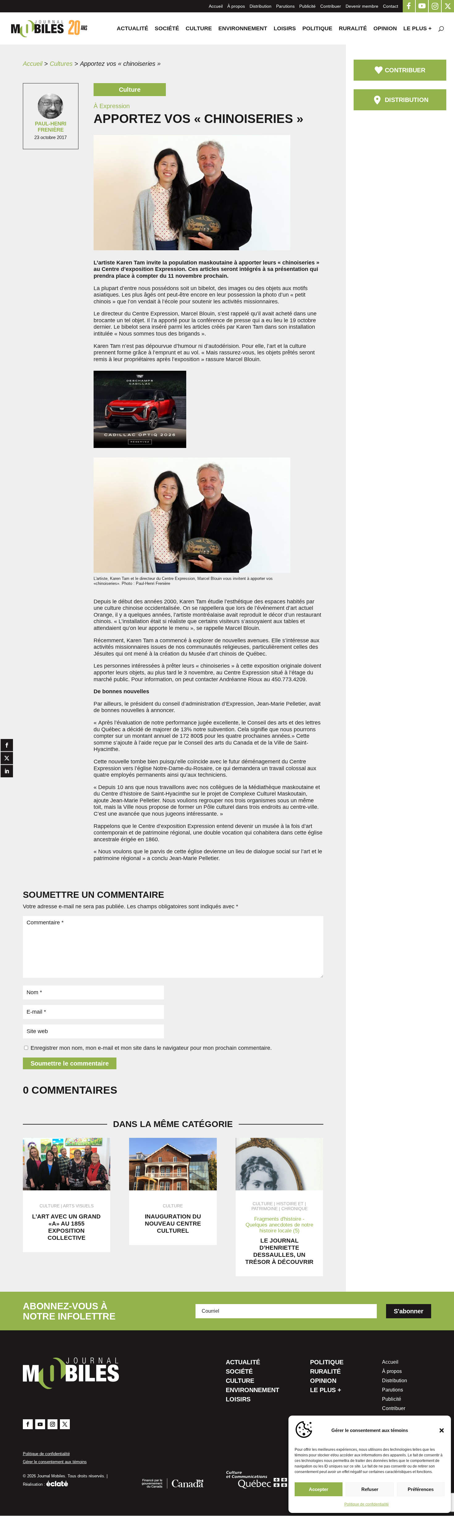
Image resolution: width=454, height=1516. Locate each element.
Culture (199, 29)
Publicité (307, 6)
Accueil (216, 6)
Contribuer (330, 6)
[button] (442, 1430)
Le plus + (417, 29)
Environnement (242, 29)
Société (167, 29)
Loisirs (285, 29)
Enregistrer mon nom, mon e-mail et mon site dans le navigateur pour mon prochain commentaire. (151, 1048)
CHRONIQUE (294, 1208)
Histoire (286, 1203)
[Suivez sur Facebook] (28, 1424)
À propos (236, 6)
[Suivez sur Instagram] (52, 1424)
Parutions (285, 6)
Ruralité (353, 29)
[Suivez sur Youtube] (40, 1424)
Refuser (369, 1489)
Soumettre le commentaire (70, 1063)
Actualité (132, 29)
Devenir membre (362, 6)
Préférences (421, 1489)
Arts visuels (78, 1205)
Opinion (385, 29)
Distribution (260, 6)
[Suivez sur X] (65, 1424)
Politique (317, 29)
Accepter (318, 1489)
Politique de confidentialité (366, 1504)
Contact (390, 6)
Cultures (61, 63)
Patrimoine (264, 1208)
